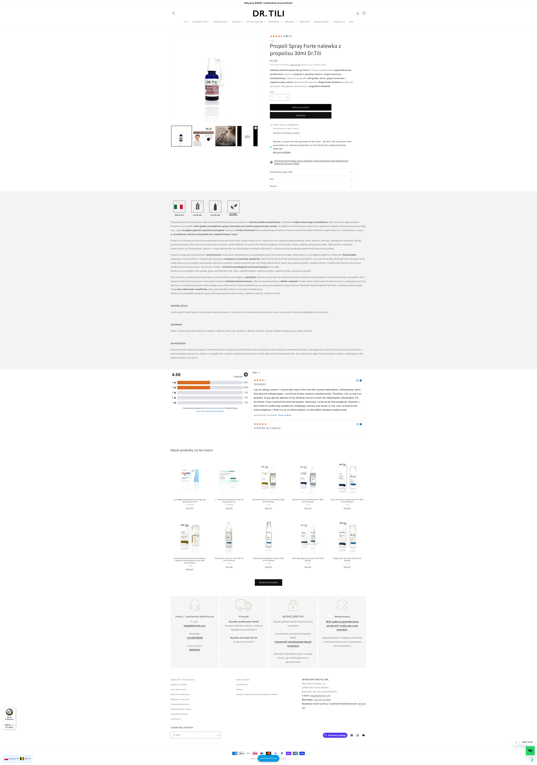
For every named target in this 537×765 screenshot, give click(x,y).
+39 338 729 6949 (322, 699)
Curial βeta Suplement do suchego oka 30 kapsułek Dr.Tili (190, 501)
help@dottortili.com (320, 695)
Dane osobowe (243, 679)
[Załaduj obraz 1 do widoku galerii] (181, 136)
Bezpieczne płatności (180, 694)
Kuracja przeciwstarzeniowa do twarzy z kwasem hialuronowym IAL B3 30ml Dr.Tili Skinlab (189, 560)
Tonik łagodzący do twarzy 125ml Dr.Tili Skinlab (308, 559)
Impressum (176, 719)
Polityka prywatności (180, 704)
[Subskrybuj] (218, 735)
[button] (174, 13)
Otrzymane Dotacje (179, 714)
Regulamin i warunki (180, 699)
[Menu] (14, 708)
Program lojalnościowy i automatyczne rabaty (257, 694)
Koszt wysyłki (295, 65)
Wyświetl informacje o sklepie (286, 132)
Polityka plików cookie (181, 709)
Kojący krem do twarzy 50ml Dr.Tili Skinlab (347, 559)
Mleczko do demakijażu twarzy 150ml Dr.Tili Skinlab (268, 559)
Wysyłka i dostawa (179, 684)
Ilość (272, 92)
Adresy (239, 689)
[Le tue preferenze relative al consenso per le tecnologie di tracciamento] (532, 760)
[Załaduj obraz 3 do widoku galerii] (225, 136)
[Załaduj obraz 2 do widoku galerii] (203, 136)
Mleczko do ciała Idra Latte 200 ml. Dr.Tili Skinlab (229, 559)
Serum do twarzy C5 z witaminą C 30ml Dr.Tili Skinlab (269, 501)
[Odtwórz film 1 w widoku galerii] (247, 136)
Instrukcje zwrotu (179, 689)
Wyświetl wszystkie (268, 582)
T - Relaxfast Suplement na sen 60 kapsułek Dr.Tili (229, 501)
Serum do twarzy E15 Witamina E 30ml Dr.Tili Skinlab (308, 501)
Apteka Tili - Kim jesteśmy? (183, 679)
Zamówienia (241, 684)
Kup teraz (300, 115)
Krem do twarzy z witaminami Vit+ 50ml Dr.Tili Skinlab (347, 501)
